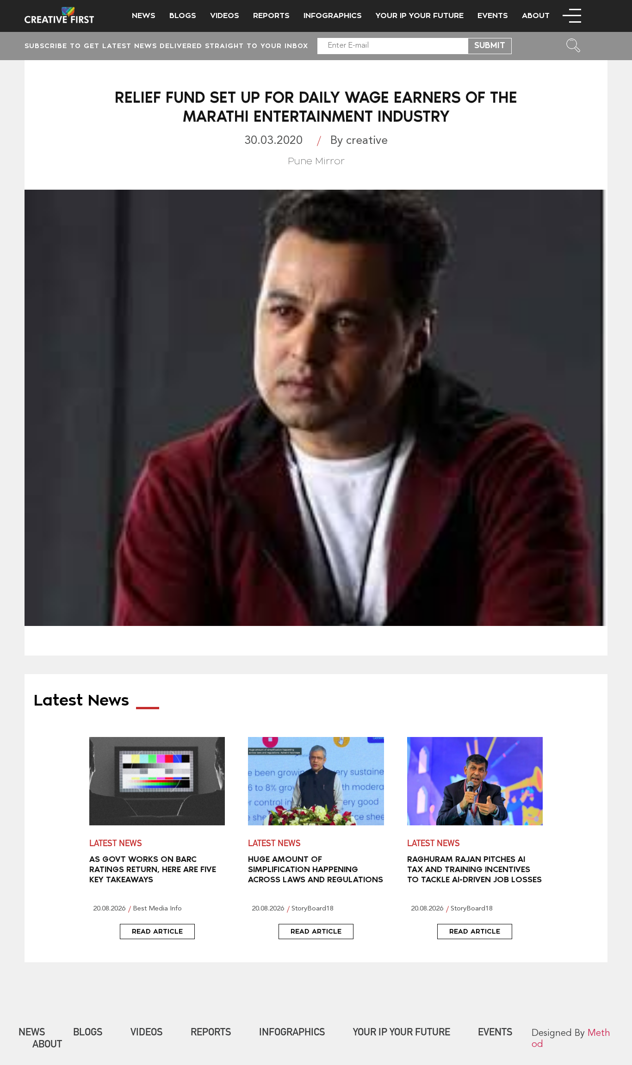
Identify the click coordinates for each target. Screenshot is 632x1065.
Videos (224, 15)
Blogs (182, 15)
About (536, 15)
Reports (271, 15)
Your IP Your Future (420, 15)
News (143, 15)
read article (157, 931)
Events (492, 15)
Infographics (333, 15)
